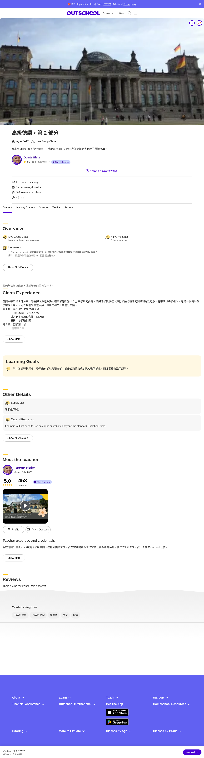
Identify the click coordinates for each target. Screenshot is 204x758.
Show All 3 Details (17, 267)
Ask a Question (40, 529)
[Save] (199, 23)
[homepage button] (83, 13)
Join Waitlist (192, 752)
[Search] (129, 13)
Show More (13, 339)
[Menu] (135, 13)
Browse (106, 13)
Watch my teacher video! (104, 170)
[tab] (7, 207)
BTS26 (107, 4)
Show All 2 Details (17, 438)
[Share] (192, 23)
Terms (127, 4)
